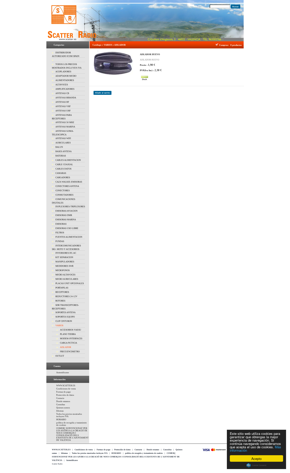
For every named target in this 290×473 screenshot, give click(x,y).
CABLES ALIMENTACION (68, 160)
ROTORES (60, 301)
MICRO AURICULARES (66, 279)
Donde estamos (63, 401)
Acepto (256, 458)
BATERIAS (60, 156)
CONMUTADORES (64, 195)
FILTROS (59, 232)
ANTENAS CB (62, 93)
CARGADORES (62, 177)
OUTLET (59, 356)
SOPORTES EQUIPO (65, 317)
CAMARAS (60, 173)
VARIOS (59, 325)
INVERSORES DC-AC (65, 253)
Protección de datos (65, 395)
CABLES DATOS (63, 169)
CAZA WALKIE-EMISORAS (68, 182)
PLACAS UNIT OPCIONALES (69, 283)
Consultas (60, 404)
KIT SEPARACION (64, 257)
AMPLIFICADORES (64, 89)
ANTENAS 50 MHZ (64, 122)
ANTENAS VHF (63, 106)
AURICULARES (63, 142)
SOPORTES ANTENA (65, 312)
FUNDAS (59, 241)
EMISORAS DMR (63, 215)
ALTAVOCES (61, 84)
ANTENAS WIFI (63, 138)
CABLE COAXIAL (64, 164)
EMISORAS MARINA (65, 219)
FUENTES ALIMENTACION (68, 237)
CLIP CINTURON (63, 321)
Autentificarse (62, 372)
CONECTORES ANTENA (67, 186)
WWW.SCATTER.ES (65, 385)
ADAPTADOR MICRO (65, 76)
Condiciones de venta (66, 388)
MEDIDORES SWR (64, 266)
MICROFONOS (62, 270)
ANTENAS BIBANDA (65, 97)
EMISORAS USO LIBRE (66, 228)
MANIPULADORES (64, 261)
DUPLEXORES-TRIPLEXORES (70, 206)
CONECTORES (62, 190)
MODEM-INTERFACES (71, 338)
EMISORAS (60, 224)
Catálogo (97, 45)
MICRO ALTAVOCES (65, 274)
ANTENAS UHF (63, 110)
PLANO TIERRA (68, 334)
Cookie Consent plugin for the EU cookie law (256, 465)
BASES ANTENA (63, 151)
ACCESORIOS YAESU (70, 330)
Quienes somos (63, 407)
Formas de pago (63, 392)
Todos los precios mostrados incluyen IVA (90, 453)
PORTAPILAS (61, 287)
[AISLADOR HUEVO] (113, 63)
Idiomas (60, 411)
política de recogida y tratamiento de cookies (144, 453)
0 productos (236, 45)
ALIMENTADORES (64, 80)
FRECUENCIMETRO (70, 351)
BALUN (59, 147)
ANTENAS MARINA (65, 126)
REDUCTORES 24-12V (66, 296)
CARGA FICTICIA (68, 343)
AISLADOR (65, 347)
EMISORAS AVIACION (66, 211)
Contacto (60, 398)
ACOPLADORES (63, 71)
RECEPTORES (62, 292)
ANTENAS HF (62, 102)
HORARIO (61, 419)
